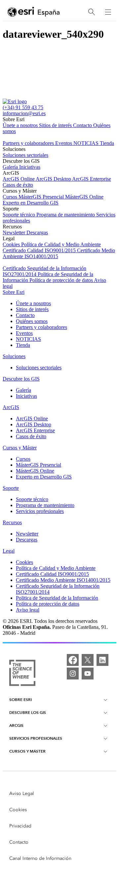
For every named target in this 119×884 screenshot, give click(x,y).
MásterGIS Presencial (42, 197)
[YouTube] (88, 673)
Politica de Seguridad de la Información (57, 598)
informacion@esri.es (24, 113)
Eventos (64, 143)
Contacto (83, 125)
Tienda (107, 143)
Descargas (37, 232)
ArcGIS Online (19, 179)
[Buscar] (91, 12)
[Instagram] (73, 673)
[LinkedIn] (102, 660)
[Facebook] (73, 660)
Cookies (12, 244)
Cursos (11, 197)
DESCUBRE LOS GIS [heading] (27, 712)
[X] (88, 660)
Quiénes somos (32, 321)
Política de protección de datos (61, 280)
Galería (11, 167)
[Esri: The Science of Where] (22, 673)
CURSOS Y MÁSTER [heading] (27, 751)
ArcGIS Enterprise (91, 179)
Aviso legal (27, 610)
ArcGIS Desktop (54, 179)
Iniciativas (29, 167)
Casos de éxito (18, 185)
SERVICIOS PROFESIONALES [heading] (35, 738)
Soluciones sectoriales (25, 155)
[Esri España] (33, 12)
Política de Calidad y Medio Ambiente (61, 244)
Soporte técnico (19, 214)
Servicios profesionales (40, 511)
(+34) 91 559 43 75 (23, 107)
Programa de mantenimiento (66, 214)
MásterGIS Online (84, 197)
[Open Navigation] (108, 12)
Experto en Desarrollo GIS (31, 203)
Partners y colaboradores (29, 143)
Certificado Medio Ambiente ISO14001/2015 (63, 580)
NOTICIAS (86, 143)
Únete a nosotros (21, 125)
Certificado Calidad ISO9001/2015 (40, 250)
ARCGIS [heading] (16, 725)
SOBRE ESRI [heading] (20, 699)
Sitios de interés (56, 125)
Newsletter (14, 232)
